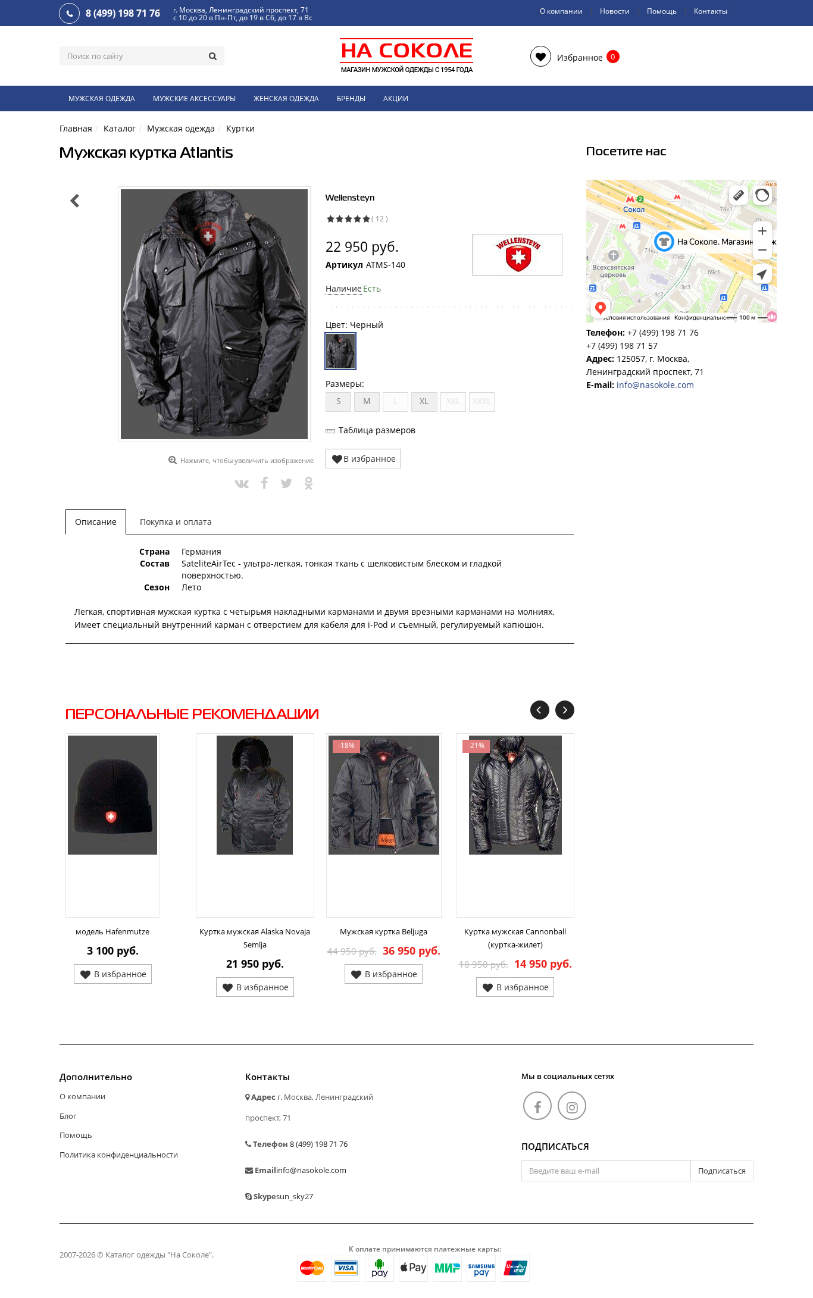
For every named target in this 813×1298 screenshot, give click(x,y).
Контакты (710, 11)
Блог (68, 1116)
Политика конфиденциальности (119, 1154)
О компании (561, 11)
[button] (566, 56)
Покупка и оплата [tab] (176, 521)
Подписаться (555, 1146)
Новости (615, 11)
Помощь (662, 11)
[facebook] (537, 1105)
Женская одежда (286, 98)
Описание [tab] (96, 521)
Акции (395, 98)
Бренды (351, 98)
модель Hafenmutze (112, 931)
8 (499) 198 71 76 (319, 1144)
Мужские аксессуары (194, 98)
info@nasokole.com (655, 384)
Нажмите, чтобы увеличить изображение (247, 460)
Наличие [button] (344, 288)
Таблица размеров (377, 430)
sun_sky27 (294, 1196)
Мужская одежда (101, 98)
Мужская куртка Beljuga (383, 931)
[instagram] (572, 1105)
